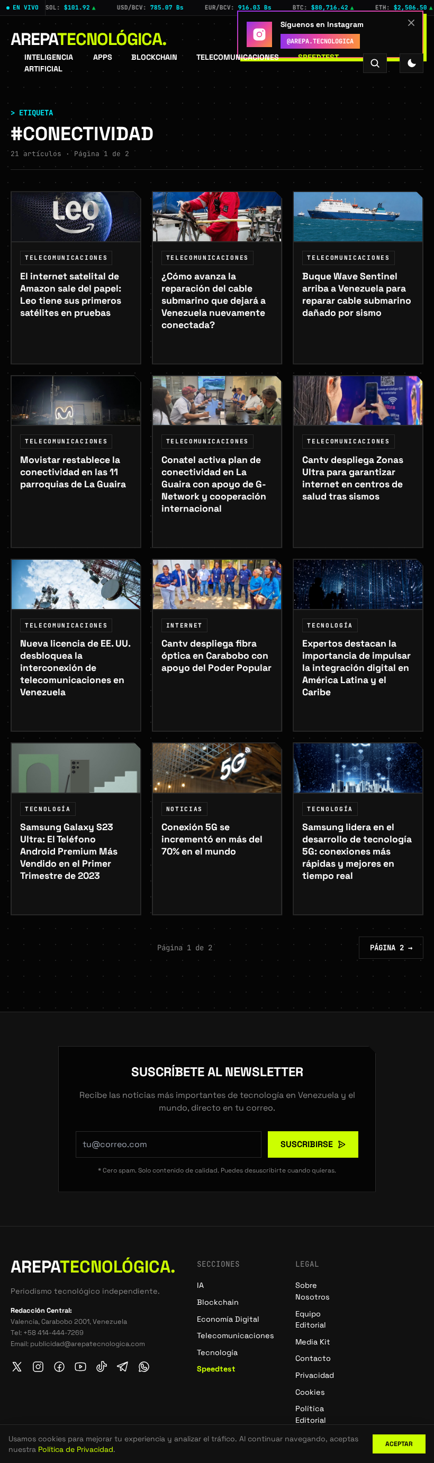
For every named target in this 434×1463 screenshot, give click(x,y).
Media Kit (312, 1342)
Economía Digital (228, 1319)
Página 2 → (391, 947)
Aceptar (399, 1444)
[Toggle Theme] (411, 63)
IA (200, 1285)
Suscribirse (307, 1144)
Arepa (89, 39)
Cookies (310, 1392)
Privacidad (314, 1375)
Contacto (313, 1358)
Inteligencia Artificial (48, 63)
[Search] (375, 63)
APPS (102, 57)
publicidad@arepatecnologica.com (87, 1343)
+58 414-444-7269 (53, 1332)
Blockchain (154, 57)
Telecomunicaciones (237, 57)
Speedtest (318, 57)
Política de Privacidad (75, 1449)
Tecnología (217, 1352)
